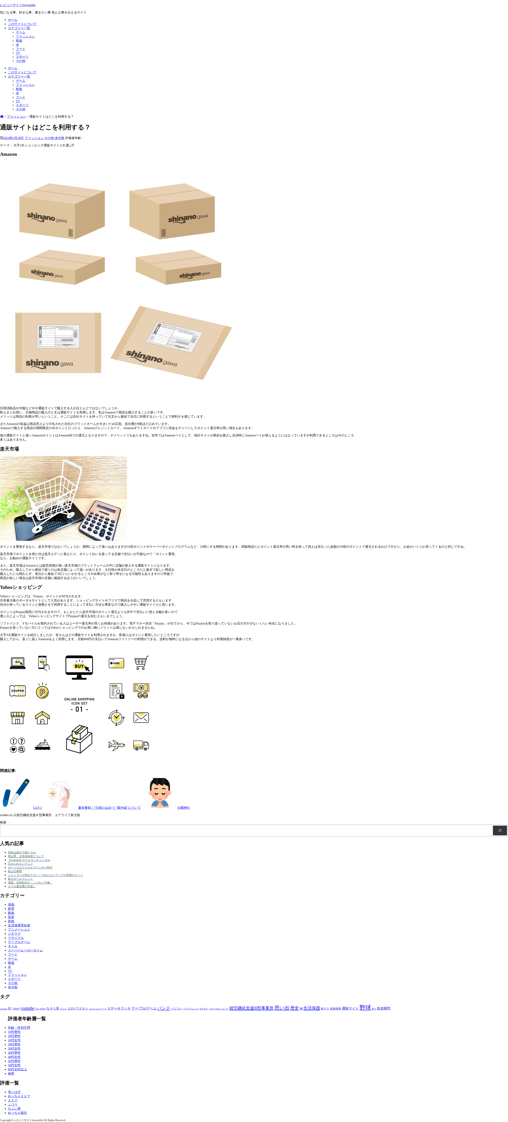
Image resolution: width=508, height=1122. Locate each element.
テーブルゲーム (19, 942)
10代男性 (14, 1032)
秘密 (11, 1073)
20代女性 (14, 1040)
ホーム (12, 19)
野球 (365, 1007)
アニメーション (19, 929)
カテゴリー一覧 (19, 28)
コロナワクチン (77, 1008)
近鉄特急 (335, 1008)
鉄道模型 (384, 1008)
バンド (163, 1008)
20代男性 (14, 1036)
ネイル (12, 946)
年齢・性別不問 (19, 1027)
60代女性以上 (17, 1069)
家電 (11, 908)
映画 (19, 40)
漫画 (11, 904)
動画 (11, 913)
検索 (3, 822)
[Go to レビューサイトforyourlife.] (2, 116)
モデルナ (203, 1009)
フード (20, 49)
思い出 (282, 1008)
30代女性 (14, 1048)
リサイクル (16, 937)
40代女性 (14, 1057)
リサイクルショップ (218, 1009)
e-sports (3, 1009)
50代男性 (14, 1061)
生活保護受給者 (19, 925)
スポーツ (22, 56)
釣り (374, 1009)
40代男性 (14, 1052)
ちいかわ (40, 1008)
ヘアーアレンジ (190, 1009)
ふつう (12, 1104)
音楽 (11, 917)
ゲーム (20, 32)
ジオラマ (14, 933)
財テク (325, 1008)
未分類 (59, 138)
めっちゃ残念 (17, 1112)
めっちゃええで (19, 1096)
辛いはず (14, 1092)
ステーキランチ (119, 1008)
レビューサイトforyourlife (18, 5)
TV (18, 53)
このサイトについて (22, 24)
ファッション (25, 36)
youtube (27, 1008)
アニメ (63, 1009)
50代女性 (14, 1065)
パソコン (176, 1008)
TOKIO (16, 1009)
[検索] (500, 830)
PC (10, 1008)
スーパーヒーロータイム (25, 950)
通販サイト (350, 1008)
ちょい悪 (14, 1108)
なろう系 (52, 1008)
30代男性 (14, 1044)
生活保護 (311, 1008)
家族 (11, 921)
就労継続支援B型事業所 (251, 1008)
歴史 (294, 1008)
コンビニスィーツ (97, 1009)
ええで (12, 1100)
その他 (20, 60)
